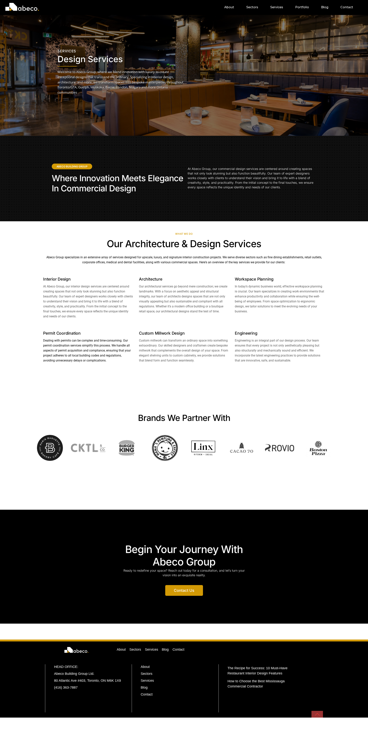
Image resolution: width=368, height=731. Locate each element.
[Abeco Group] (22, 8)
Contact (346, 7)
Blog (324, 7)
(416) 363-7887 (66, 687)
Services (276, 7)
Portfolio (302, 7)
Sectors (252, 7)
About (229, 7)
